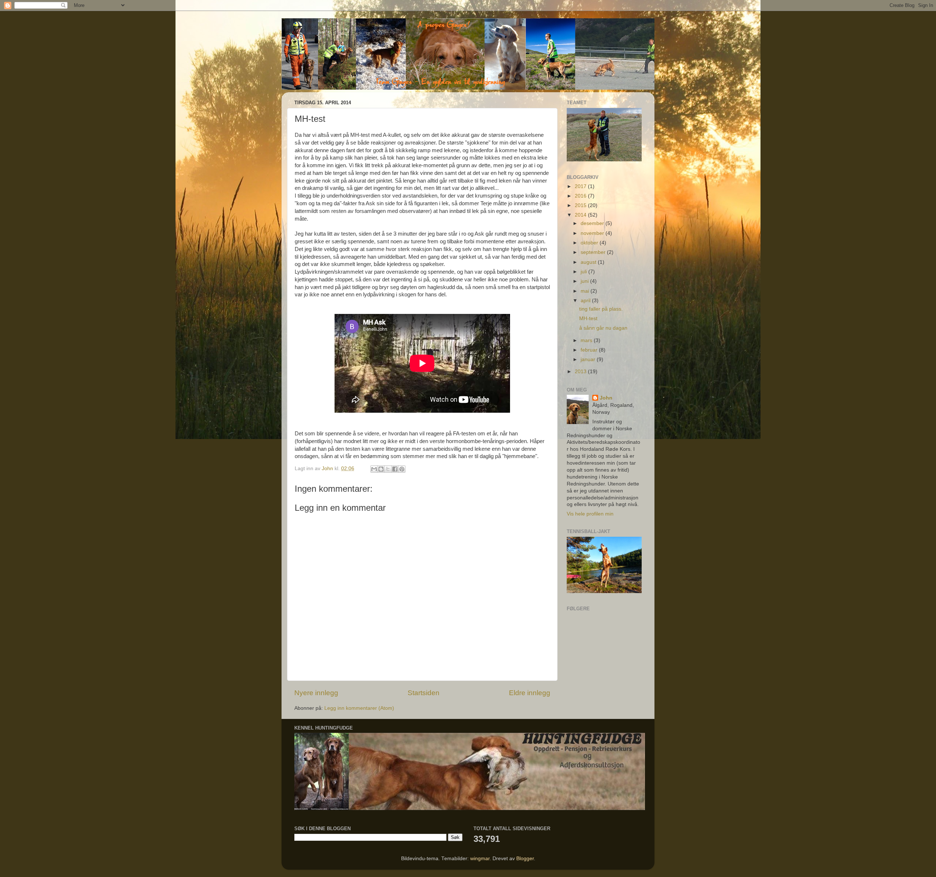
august (589, 262)
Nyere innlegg (316, 693)
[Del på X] (388, 469)
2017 (581, 186)
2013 (581, 371)
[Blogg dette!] (381, 469)
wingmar (480, 858)
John (606, 398)
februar (590, 350)
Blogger (525, 858)
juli (584, 271)
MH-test (588, 318)
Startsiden (423, 693)
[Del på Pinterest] (401, 469)
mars (587, 340)
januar (589, 359)
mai (585, 291)
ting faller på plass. (601, 309)
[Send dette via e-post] (374, 469)
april (586, 300)
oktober (590, 243)
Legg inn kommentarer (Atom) (359, 708)
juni (585, 281)
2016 (581, 196)
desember (593, 223)
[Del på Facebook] (395, 469)
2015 (581, 205)
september (594, 252)
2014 (581, 215)
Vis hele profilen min (590, 514)
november (593, 233)
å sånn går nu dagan (603, 328)
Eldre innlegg (529, 693)
